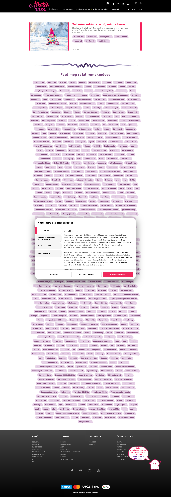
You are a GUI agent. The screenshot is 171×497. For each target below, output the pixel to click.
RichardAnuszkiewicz (43, 146)
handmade (118, 176)
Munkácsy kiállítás (81, 392)
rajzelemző (132, 214)
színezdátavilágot (42, 163)
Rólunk (63, 442)
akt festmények (44, 282)
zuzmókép (97, 417)
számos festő (106, 367)
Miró (117, 341)
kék (136, 188)
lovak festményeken (71, 400)
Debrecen (92, 444)
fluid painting (109, 184)
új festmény (92, 371)
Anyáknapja (89, 163)
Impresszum (64, 449)
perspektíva (56, 99)
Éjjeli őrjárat (121, 405)
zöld (129, 188)
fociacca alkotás (111, 282)
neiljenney (40, 129)
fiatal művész (70, 294)
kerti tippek (131, 176)
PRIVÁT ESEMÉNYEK (83, 9)
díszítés (84, 307)
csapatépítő (80, 299)
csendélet (92, 328)
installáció (123, 362)
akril (54, 409)
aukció (78, 290)
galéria (112, 311)
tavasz (39, 167)
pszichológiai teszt (43, 171)
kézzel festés (106, 205)
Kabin (132, 180)
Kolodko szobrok (76, 371)
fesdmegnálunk (40, 108)
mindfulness (42, 154)
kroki (40, 150)
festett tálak (53, 214)
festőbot (94, 197)
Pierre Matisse (65, 299)
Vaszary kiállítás (131, 354)
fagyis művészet (39, 294)
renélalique (74, 150)
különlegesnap (116, 163)
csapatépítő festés (46, 337)
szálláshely (129, 413)
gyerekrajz (81, 367)
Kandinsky (103, 320)
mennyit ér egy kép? (104, 91)
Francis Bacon (38, 333)
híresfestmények (57, 87)
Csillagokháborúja (61, 163)
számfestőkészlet (50, 350)
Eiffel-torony (78, 388)
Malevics (105, 112)
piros (122, 188)
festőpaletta (55, 197)
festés (72, 82)
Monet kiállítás (93, 116)
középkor (115, 396)
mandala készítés (90, 413)
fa (104, 125)
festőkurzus (100, 87)
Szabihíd (59, 176)
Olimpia (66, 388)
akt (135, 184)
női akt (35, 188)
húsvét (80, 154)
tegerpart (130, 400)
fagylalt (113, 290)
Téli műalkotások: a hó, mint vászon (98, 24)
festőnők (90, 133)
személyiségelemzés (115, 214)
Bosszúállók (45, 159)
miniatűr (114, 358)
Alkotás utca (47, 188)
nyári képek (110, 417)
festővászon (103, 41)
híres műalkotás (92, 193)
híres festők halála (42, 286)
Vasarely (34, 121)
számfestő (49, 345)
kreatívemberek (75, 87)
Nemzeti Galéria (114, 354)
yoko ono (38, 205)
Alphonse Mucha (113, 137)
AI (74, 350)
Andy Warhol (67, 116)
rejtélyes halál (130, 286)
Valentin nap (53, 354)
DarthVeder (112, 159)
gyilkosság (115, 286)
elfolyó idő (78, 133)
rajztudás (123, 146)
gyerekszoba (89, 400)
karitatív (38, 125)
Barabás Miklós (45, 375)
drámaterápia (130, 171)
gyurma (65, 328)
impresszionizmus (116, 99)
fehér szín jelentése (123, 379)
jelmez (115, 307)
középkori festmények (125, 367)
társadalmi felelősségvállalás (126, 294)
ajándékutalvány (88, 210)
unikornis (135, 95)
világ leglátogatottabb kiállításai (50, 367)
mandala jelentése (97, 409)
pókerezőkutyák (111, 108)
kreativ (82, 82)
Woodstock (68, 180)
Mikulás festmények (43, 210)
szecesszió (130, 129)
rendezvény (104, 201)
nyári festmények (106, 400)
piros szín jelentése (103, 379)
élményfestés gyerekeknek (67, 413)
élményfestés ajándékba (66, 210)
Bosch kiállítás (76, 320)
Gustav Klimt (52, 116)
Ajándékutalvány (100, 9)
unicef (92, 201)
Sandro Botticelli (74, 188)
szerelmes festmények (46, 396)
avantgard (80, 142)
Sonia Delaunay (39, 137)
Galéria (119, 442)
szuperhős (120, 154)
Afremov (112, 87)
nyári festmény (62, 417)
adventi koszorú (85, 375)
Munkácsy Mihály (100, 392)
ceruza (49, 324)
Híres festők (121, 449)
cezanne (60, 125)
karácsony (112, 121)
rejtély (59, 201)
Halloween (65, 392)
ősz (124, 180)
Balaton (108, 180)
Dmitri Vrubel (118, 112)
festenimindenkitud (130, 116)
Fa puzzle (120, 452)
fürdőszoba (70, 405)
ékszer (49, 413)
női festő (73, 358)
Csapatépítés (116, 9)
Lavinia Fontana (116, 133)
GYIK (33, 461)
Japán (45, 409)
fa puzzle (44, 316)
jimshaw (132, 125)
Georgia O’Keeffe (95, 137)
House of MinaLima (98, 362)
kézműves (114, 150)
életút (87, 108)
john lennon (51, 205)
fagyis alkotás (126, 290)
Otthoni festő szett (125, 457)
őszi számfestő (128, 388)
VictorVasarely (116, 142)
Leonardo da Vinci (41, 142)
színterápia (112, 167)
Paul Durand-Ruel (103, 294)
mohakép (85, 417)
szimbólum (50, 358)
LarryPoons (60, 146)
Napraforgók (127, 282)
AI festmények (110, 350)
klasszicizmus (107, 371)
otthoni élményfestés (93, 337)
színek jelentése (91, 188)
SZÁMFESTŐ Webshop (133, 9)
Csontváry (107, 116)
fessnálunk (64, 91)
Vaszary (100, 354)
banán (112, 362)
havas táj (78, 41)
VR (112, 345)
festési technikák (92, 184)
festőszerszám (40, 197)
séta (45, 99)
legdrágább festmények (46, 91)
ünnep (84, 345)
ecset (120, 193)
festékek (82, 197)
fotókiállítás (70, 341)
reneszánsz (135, 316)
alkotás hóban (121, 37)
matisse (84, 125)
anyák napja (128, 383)
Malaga (34, 316)
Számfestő (121, 454)
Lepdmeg (102, 163)
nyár (117, 180)
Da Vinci (78, 193)
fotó (124, 409)
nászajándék (127, 150)
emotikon (119, 333)
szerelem (65, 354)
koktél (119, 400)
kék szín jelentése (46, 379)
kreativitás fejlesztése (71, 184)
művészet (35, 99)
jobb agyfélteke (104, 316)
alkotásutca (79, 37)
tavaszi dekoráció (50, 362)
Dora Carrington (42, 303)
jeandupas (61, 150)
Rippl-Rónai (116, 320)
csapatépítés (132, 333)
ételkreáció (72, 303)
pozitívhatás (94, 82)
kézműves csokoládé (72, 333)
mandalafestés (87, 316)
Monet (122, 87)
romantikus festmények (111, 413)
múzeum (102, 311)
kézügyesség (109, 146)
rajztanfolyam (121, 316)
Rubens (63, 205)
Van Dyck (73, 205)
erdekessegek (85, 129)
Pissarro (93, 367)
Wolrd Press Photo (42, 341)
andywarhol (84, 121)
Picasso (67, 112)
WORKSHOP (68, 9)
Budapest (92, 442)
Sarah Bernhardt (130, 137)
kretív (101, 104)
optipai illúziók (78, 328)
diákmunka (54, 400)
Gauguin (91, 311)
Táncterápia (77, 171)
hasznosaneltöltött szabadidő (115, 95)
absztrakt (102, 142)
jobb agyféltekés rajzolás (97, 396)
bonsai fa (134, 324)
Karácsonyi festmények (126, 205)
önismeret (55, 154)
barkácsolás (50, 405)
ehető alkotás (58, 303)
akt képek (59, 282)
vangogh (107, 82)
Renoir (119, 371)
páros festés (78, 354)
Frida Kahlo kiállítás (53, 95)
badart (97, 129)
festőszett (110, 337)
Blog (34, 459)
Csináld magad (42, 180)
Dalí (44, 133)
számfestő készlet (44, 307)
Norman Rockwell (91, 112)
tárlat (70, 367)
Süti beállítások (66, 459)
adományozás (98, 121)
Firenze (122, 311)
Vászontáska (105, 176)
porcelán (63, 396)
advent (104, 345)
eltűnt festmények (109, 324)
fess (60, 167)
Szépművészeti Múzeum (56, 320)
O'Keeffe (65, 350)
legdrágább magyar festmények (123, 299)
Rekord (49, 176)
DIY (116, 116)
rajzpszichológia (59, 218)
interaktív (132, 345)
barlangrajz (37, 328)
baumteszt (113, 125)
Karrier (63, 454)
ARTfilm (69, 201)
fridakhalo (41, 104)
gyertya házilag (128, 210)
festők (131, 87)
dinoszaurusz (66, 362)
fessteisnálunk (128, 104)
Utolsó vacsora (128, 307)
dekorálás (73, 307)
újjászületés (131, 163)
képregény (69, 159)
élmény (134, 341)
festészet (52, 82)
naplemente (84, 341)
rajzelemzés (98, 214)
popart (72, 121)
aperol (75, 417)
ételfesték (90, 41)
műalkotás (92, 37)
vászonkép (74, 383)
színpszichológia (109, 188)
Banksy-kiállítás (43, 388)
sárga (56, 193)
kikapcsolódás (52, 184)
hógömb (94, 345)
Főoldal (35, 442)
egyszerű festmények (85, 286)
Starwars (76, 163)
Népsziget (38, 184)
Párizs (56, 388)
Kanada (104, 358)
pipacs (36, 350)
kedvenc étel (40, 311)
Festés (119, 447)
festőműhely (113, 104)
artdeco (49, 150)
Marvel (131, 154)
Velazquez (56, 112)
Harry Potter (81, 362)
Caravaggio (102, 286)
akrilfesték (61, 371)
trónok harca (90, 159)
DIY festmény (130, 201)
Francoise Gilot (77, 137)
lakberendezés (106, 154)
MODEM (73, 104)
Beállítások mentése (86, 274)
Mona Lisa (67, 193)
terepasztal (126, 358)
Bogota (132, 311)
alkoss (88, 87)
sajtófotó (57, 341)
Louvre (91, 388)
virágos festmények (47, 290)
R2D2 (101, 159)
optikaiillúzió (100, 99)
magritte (49, 125)
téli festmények (114, 375)
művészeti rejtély (129, 108)
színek (101, 167)
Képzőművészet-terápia (110, 171)
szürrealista (65, 133)
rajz (123, 125)
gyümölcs (95, 125)
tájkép (62, 311)
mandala (73, 316)
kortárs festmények (128, 350)
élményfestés (105, 37)
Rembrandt (132, 112)
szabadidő (95, 95)
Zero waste (91, 176)
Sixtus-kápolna (79, 409)
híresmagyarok (48, 121)
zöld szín (62, 383)
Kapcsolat (64, 457)
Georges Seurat (65, 290)
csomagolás (72, 345)
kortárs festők (54, 333)
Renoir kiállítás (132, 371)
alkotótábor (107, 405)
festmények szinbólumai (42, 371)
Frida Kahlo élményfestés (76, 95)
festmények (41, 87)
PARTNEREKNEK (65, 444)
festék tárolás (101, 303)
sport (100, 388)
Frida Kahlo (36, 95)
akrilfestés (64, 409)
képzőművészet (84, 99)
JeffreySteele (75, 146)
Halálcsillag (126, 159)
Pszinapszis (79, 167)
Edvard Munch (95, 282)
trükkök (97, 146)
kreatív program (59, 316)
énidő (68, 167)
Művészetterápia (62, 171)
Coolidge (97, 108)
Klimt (87, 333)
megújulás (50, 167)
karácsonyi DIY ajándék (108, 210)
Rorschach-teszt (127, 167)
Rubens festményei (89, 205)
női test (59, 188)
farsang (105, 307)
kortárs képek (38, 354)
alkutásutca (84, 214)
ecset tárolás (116, 303)
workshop (100, 375)
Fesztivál (56, 180)
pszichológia (68, 154)
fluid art (128, 375)
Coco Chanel (129, 218)
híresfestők (131, 82)
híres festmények (40, 112)
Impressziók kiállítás (57, 104)
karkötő (39, 413)
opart (91, 142)
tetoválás (132, 197)
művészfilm (81, 201)
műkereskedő (86, 294)
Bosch (40, 320)
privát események (44, 417)
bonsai (124, 324)
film (79, 159)
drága (106, 129)
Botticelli (102, 290)
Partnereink (121, 444)
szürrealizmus (124, 184)
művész (53, 133)
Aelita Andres (55, 294)
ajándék (37, 345)
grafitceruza (38, 324)
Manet (77, 112)
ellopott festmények (89, 324)
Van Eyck (57, 142)
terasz (82, 405)
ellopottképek (56, 108)
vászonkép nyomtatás (91, 383)
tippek (87, 146)
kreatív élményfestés (76, 282)
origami (133, 405)
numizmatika (128, 396)
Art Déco (105, 197)
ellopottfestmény (73, 108)
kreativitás (121, 91)
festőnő (62, 358)
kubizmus (68, 142)
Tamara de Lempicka (58, 137)
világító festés (85, 422)
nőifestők (102, 133)
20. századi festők (130, 328)
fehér (48, 193)
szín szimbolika (85, 379)
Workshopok (37, 449)
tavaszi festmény (76, 311)
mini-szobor (72, 324)
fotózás (94, 307)
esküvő (86, 150)
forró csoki (60, 307)
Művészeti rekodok (74, 176)
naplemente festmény (102, 341)
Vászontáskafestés (85, 180)
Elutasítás (54, 274)
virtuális (120, 345)
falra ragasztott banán (120, 392)
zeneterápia (91, 171)
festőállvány (70, 197)
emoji (109, 333)
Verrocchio (90, 290)
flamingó (37, 405)
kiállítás (62, 121)
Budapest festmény (49, 392)
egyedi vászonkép (112, 383)
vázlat (133, 146)
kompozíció (69, 99)
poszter (35, 133)
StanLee (57, 159)
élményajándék (68, 214)
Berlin (90, 354)
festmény (119, 82)
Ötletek (91, 167)
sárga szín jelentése (66, 379)
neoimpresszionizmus (63, 286)
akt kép (61, 345)
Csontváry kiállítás (89, 358)
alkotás (63, 82)
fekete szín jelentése (46, 383)
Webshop (35, 444)
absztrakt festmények (110, 328)
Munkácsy (129, 320)
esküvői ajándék (99, 150)
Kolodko (59, 324)
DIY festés (117, 201)
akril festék (86, 303)
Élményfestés (54, 9)
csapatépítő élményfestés (69, 337)
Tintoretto (90, 320)
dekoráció (91, 154)
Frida (132, 91)
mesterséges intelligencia (89, 350)
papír (37, 409)
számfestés (130, 303)
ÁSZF (62, 447)
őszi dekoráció (119, 197)
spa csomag (39, 214)
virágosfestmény (87, 104)
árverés (89, 91)
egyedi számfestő (126, 417)
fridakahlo (72, 125)
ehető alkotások (48, 299)
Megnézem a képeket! (138, 457)
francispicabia (69, 129)
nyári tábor (93, 405)
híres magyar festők (97, 299)
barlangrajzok (52, 328)
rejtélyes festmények (43, 201)
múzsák (79, 116)
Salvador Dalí (37, 116)
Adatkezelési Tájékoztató (70, 452)
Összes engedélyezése (118, 274)
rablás (132, 409)
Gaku (36, 299)
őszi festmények (125, 337)
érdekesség (98, 333)
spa (60, 405)
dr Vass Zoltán (42, 218)
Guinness (38, 176)
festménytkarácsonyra (130, 121)
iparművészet (76, 396)
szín (40, 358)
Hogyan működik (38, 452)
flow (125, 341)
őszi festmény (112, 388)
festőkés (130, 193)
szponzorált (41, 400)
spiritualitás (114, 409)
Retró (99, 180)
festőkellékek (108, 193)
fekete (39, 193)
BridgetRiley (131, 142)
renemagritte (53, 129)
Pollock (53, 311)
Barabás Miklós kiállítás (65, 375)
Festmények (121, 459)
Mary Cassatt (132, 133)
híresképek (117, 129)
